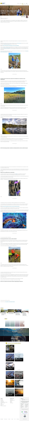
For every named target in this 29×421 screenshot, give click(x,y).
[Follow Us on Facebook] (21, 400)
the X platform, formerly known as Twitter (10, 301)
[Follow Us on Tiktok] (25, 400)
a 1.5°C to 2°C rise (19, 43)
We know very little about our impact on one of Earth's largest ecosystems (11, 206)
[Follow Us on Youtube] (24, 400)
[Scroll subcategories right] (24, 324)
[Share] (0, 16)
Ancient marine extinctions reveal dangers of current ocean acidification (11, 45)
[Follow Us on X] (28, 400)
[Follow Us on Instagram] (22, 400)
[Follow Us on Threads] (27, 400)
